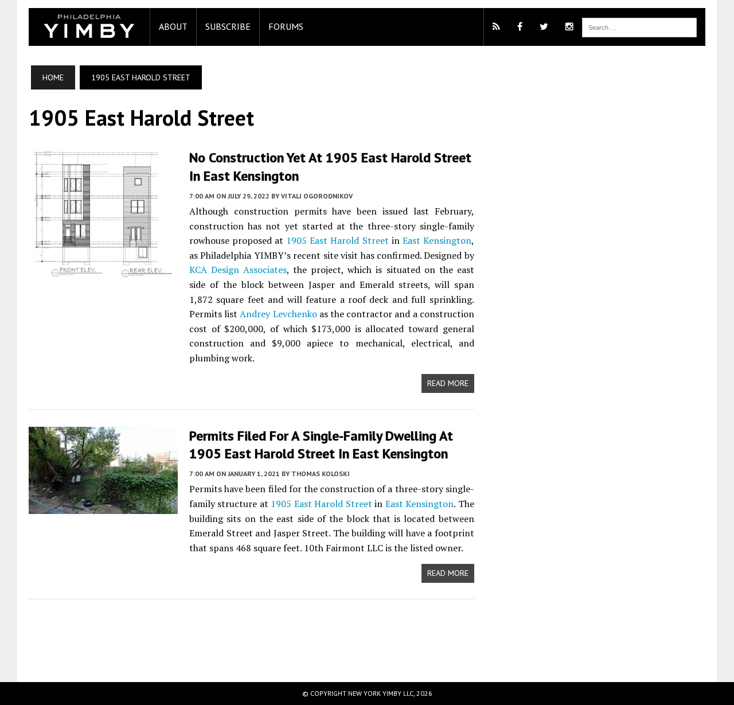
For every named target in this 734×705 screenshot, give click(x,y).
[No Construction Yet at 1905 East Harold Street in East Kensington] (103, 270)
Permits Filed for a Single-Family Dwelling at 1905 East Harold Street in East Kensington (321, 444)
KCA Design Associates (238, 269)
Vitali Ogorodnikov (317, 196)
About (173, 26)
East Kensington (437, 240)
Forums (285, 26)
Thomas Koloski (320, 473)
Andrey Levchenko (278, 313)
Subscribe (228, 26)
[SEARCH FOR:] (639, 26)
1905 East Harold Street (337, 240)
